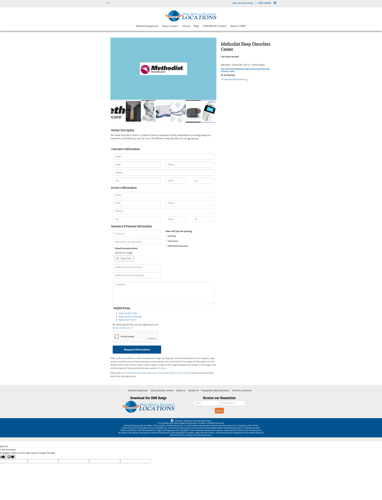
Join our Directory (243, 2)
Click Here (161, 368)
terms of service (121, 327)
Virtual (186, 26)
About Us (180, 390)
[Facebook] (275, 2)
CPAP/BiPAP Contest (214, 26)
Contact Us (193, 390)
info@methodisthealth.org (234, 79)
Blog (196, 26)
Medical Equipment (147, 26)
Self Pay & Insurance (178, 246)
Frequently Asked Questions (215, 390)
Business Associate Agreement (197, 420)
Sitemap (178, 420)
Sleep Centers (170, 26)
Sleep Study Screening (130, 316)
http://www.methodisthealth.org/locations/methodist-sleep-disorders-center (245, 70)
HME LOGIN (264, 2)
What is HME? (238, 26)
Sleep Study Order (128, 313)
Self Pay (172, 236)
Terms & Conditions (242, 390)
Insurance (173, 241)
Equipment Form (127, 319)
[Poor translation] (11, 457)
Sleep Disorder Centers (162, 390)
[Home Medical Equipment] (148, 407)
